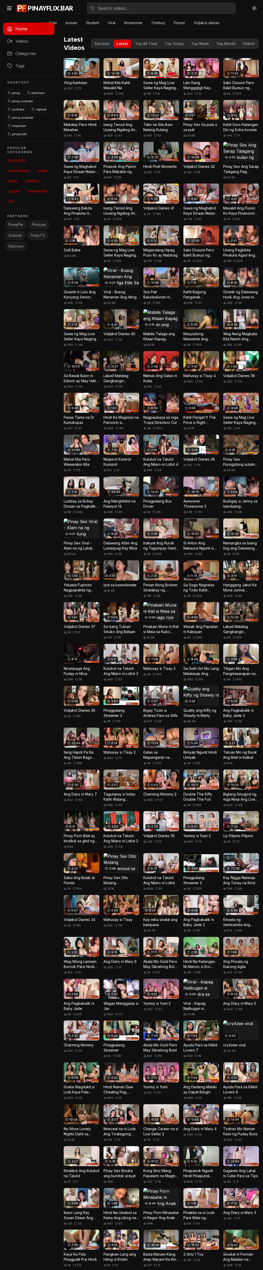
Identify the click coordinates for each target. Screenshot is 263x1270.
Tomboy (158, 23)
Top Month (226, 43)
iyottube (18, 109)
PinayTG (38, 235)
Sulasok (15, 235)
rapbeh (41, 109)
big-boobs (17, 160)
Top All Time (146, 43)
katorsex (38, 93)
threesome (133, 23)
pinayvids (19, 134)
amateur (32, 181)
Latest (122, 43)
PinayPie (15, 224)
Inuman (71, 23)
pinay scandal (22, 101)
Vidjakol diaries (207, 23)
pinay (16, 93)
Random (102, 43)
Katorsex (16, 246)
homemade (37, 191)
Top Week (200, 43)
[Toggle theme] (254, 8)
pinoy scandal (22, 118)
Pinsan (179, 23)
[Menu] (9, 8)
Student (92, 23)
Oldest (249, 43)
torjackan (19, 126)
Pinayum (39, 224)
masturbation (19, 170)
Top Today (174, 43)
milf (11, 201)
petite (43, 170)
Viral (111, 23)
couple (14, 191)
